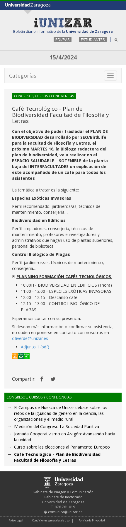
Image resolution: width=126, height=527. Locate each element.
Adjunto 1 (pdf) (35, 347)
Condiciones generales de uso (50, 520)
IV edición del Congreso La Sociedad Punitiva (56, 426)
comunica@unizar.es (65, 511)
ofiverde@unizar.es (30, 338)
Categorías (22, 75)
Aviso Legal (16, 520)
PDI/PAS (62, 39)
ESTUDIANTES (93, 39)
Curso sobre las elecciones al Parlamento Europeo (62, 447)
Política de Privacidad (92, 520)
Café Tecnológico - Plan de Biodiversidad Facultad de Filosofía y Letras (57, 457)
